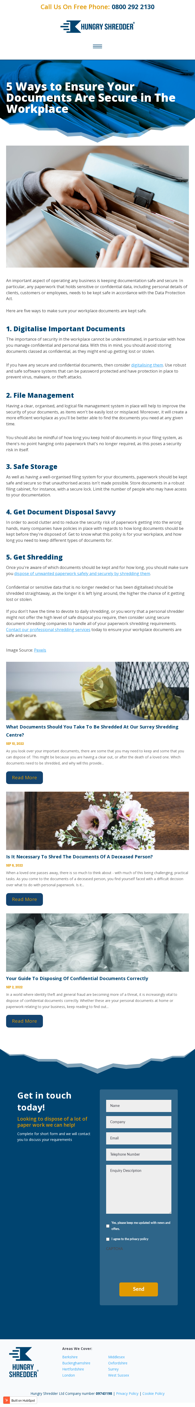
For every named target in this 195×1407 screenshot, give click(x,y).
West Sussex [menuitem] (118, 1375)
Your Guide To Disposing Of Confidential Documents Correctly (77, 978)
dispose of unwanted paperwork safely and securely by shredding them (82, 573)
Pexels (40, 650)
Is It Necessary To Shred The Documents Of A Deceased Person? (79, 857)
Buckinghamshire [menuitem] (76, 1363)
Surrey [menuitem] (113, 1369)
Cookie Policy (153, 1393)
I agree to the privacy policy (129, 1239)
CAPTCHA (114, 1249)
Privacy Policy (127, 1393)
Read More (24, 777)
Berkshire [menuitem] (70, 1356)
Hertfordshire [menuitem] (73, 1369)
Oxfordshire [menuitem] (117, 1363)
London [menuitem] (68, 1375)
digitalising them (147, 365)
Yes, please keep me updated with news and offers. (140, 1225)
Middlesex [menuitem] (116, 1356)
